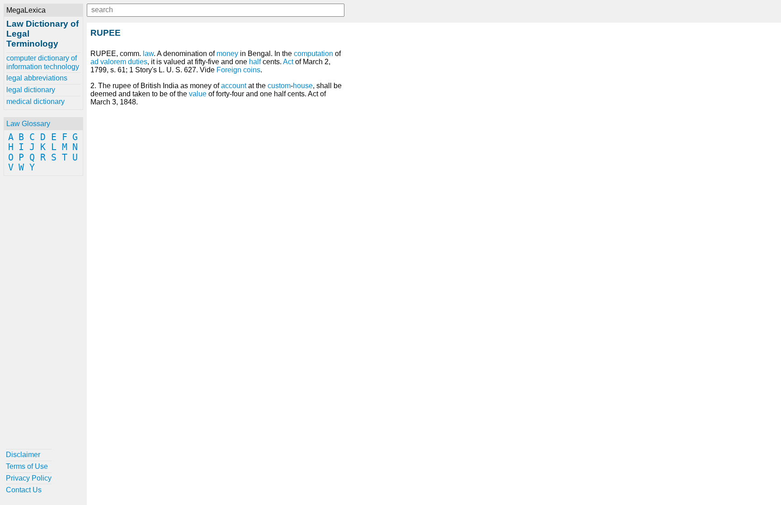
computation (313, 53)
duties (137, 62)
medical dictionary (35, 101)
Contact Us (24, 490)
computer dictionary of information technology (42, 62)
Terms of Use (27, 466)
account (233, 86)
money (227, 53)
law (148, 53)
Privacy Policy (29, 478)
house (303, 86)
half (255, 62)
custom (279, 86)
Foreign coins (238, 70)
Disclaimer (23, 454)
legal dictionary (30, 90)
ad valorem (108, 62)
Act (288, 62)
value (198, 94)
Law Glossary (28, 123)
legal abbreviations (36, 78)
